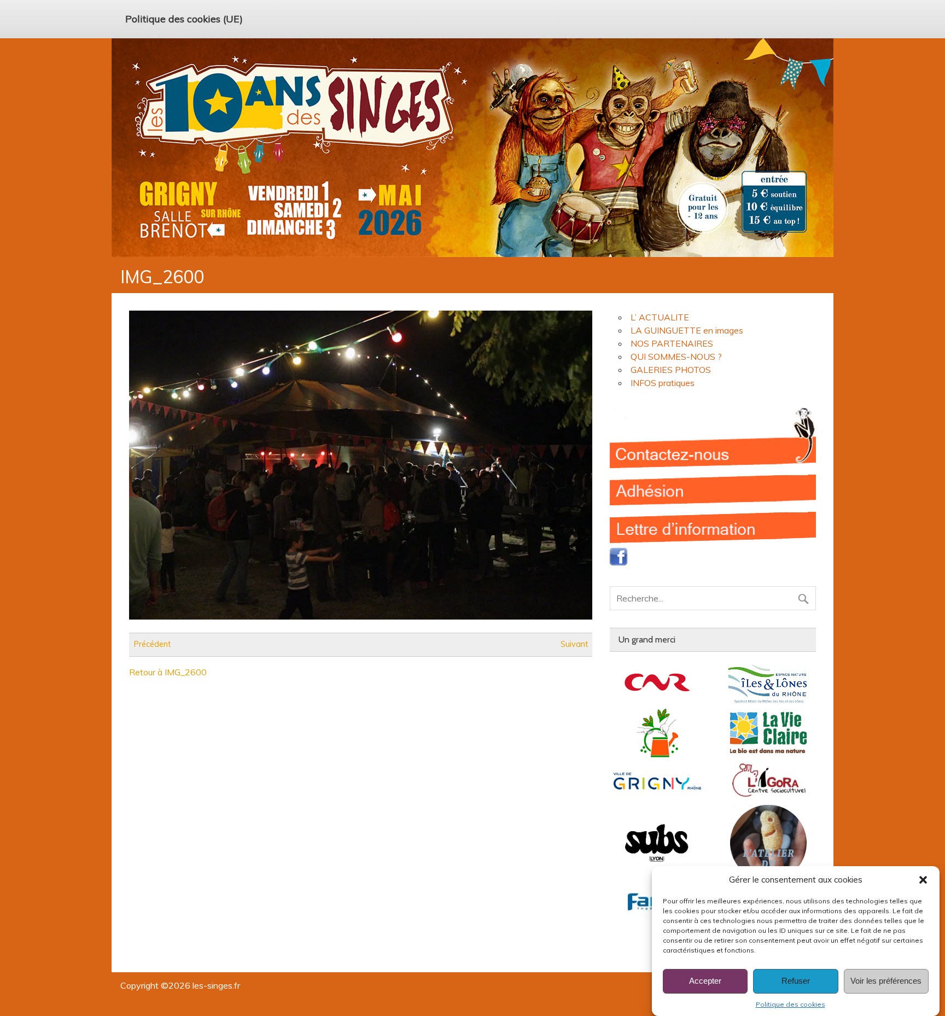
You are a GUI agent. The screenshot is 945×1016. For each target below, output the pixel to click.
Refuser (795, 981)
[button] (923, 879)
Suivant (574, 645)
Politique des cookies (790, 1004)
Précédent (152, 645)
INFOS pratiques (663, 382)
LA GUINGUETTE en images (687, 330)
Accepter (705, 981)
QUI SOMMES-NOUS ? (676, 356)
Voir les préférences (885, 981)
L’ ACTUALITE (660, 317)
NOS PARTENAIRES (672, 343)
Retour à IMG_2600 (168, 672)
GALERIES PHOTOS (671, 369)
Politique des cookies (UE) (184, 19)
